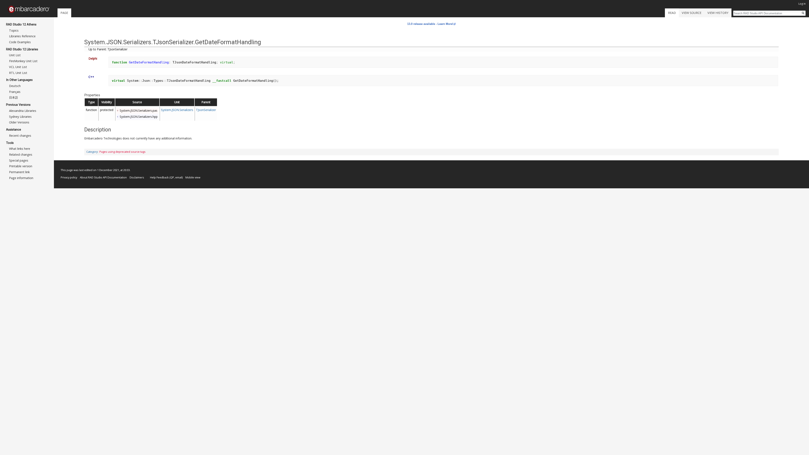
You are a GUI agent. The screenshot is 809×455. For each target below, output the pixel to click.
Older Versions (19, 122)
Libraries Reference (22, 36)
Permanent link (19, 172)
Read (672, 13)
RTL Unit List (18, 73)
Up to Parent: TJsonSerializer (107, 49)
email (178, 177)
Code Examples (20, 42)
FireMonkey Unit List (23, 61)
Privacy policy (69, 177)
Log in (802, 3)
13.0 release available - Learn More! (430, 23)
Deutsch (15, 86)
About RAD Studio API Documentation (103, 177)
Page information (21, 178)
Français (14, 92)
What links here (19, 149)
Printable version (20, 166)
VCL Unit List (18, 67)
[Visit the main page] (29, 9)
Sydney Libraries (20, 117)
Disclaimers (137, 177)
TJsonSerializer (206, 110)
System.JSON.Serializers (177, 110)
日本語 (13, 97)
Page (64, 13)
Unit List (15, 55)
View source (691, 13)
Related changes (20, 155)
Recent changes (20, 136)
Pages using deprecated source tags (122, 152)
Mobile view (192, 177)
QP (172, 177)
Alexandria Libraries (22, 111)
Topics (14, 30)
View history (717, 13)
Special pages (18, 160)
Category (92, 152)
